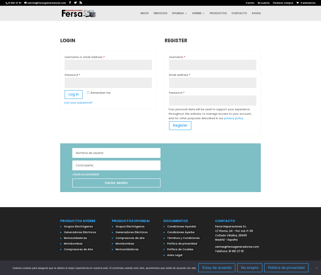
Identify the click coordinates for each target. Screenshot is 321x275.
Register (180, 125)
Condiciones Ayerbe (180, 232)
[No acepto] (316, 268)
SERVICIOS (160, 13)
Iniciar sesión (116, 182)
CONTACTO (239, 13)
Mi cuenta (264, 3)
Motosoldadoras (75, 238)
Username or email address (85, 57)
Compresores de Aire (78, 249)
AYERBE (196, 13)
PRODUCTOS (218, 13)
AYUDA (256, 13)
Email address (179, 75)
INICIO (144, 13)
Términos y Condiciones (183, 238)
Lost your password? (78, 102)
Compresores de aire (130, 238)
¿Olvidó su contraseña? (85, 174)
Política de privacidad (182, 243)
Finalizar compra (283, 3)
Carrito (250, 3)
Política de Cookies (180, 249)
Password (72, 75)
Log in (74, 94)
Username (177, 57)
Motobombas (73, 243)
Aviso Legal (174, 255)
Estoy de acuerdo (216, 268)
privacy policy (233, 118)
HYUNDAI (178, 13)
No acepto (249, 268)
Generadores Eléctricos (80, 232)
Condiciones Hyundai (181, 226)
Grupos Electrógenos (78, 226)
